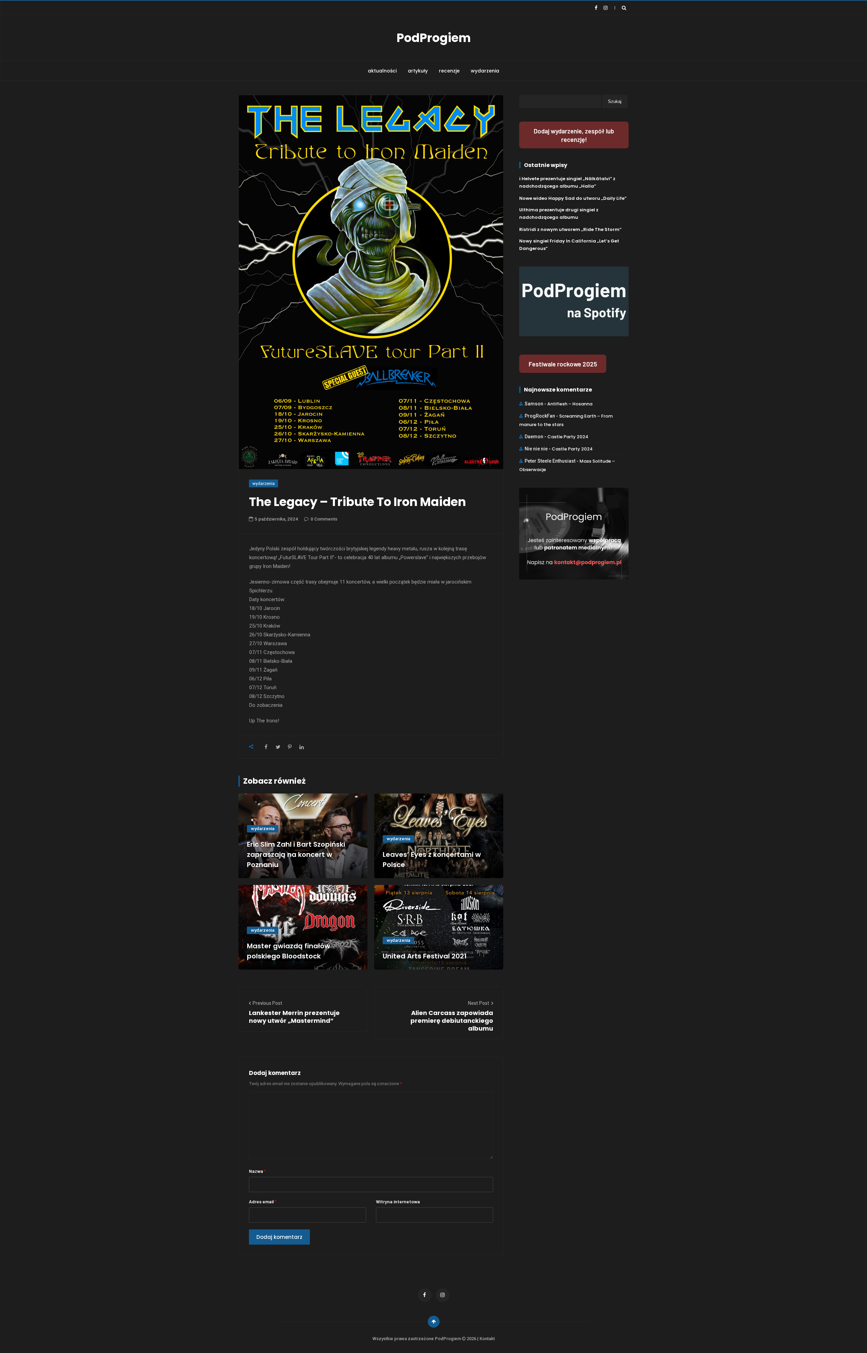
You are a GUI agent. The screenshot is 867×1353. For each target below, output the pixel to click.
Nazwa (257, 1171)
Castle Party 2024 (567, 437)
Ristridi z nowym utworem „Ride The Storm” (570, 229)
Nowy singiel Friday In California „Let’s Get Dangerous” (569, 245)
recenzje (449, 70)
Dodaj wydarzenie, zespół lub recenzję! (574, 135)
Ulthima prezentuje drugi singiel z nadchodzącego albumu (558, 213)
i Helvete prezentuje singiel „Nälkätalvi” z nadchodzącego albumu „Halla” (567, 182)
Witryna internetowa (398, 1201)
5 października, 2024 (276, 519)
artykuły (418, 70)
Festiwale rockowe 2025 (563, 364)
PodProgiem (434, 37)
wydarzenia (485, 70)
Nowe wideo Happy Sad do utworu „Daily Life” (573, 198)
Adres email (262, 1201)
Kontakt (487, 1338)
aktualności (382, 70)
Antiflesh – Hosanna (569, 404)
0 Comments (324, 519)
